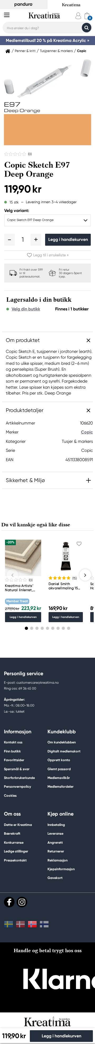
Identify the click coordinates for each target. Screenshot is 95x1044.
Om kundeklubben (62, 742)
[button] (9, 239)
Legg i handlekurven (68, 239)
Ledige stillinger (16, 851)
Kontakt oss (13, 742)
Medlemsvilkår (59, 778)
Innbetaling (56, 825)
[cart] (87, 15)
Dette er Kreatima (18, 825)
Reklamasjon (58, 860)
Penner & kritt (25, 51)
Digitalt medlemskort (64, 751)
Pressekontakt (15, 860)
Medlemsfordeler (61, 787)
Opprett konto (59, 760)
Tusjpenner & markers (56, 51)
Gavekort (55, 878)
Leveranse (55, 833)
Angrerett (55, 842)
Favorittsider (14, 760)
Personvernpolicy (17, 787)
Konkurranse (13, 842)
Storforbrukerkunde (19, 778)
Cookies (10, 796)
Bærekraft (12, 833)
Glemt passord (59, 769)
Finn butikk (12, 751)
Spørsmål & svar (17, 769)
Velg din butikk (26, 309)
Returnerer (56, 851)
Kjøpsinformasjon (61, 869)
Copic (81, 51)
